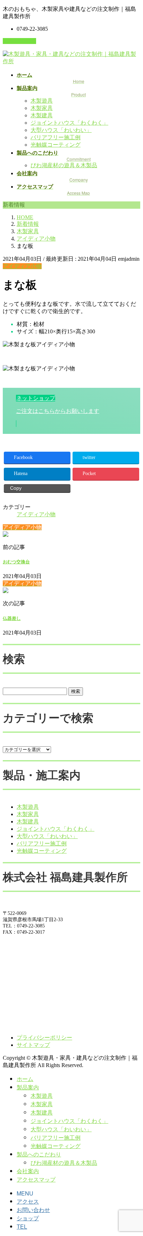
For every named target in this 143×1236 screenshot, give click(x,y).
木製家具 (42, 108)
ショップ (28, 1218)
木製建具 (42, 115)
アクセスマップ (36, 1179)
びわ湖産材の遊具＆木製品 (64, 165)
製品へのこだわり (39, 1154)
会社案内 (28, 1171)
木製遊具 (42, 101)
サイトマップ (33, 1045)
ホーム (25, 1079)
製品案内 (28, 1087)
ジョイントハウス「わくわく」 (69, 123)
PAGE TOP (133, 1192)
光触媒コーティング (56, 145)
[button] (71, 411)
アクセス (28, 1201)
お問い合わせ (19, 41)
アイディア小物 (22, 266)
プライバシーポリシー (44, 1038)
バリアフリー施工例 (56, 137)
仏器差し (12, 618)
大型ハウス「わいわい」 (61, 130)
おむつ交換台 (16, 561)
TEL (22, 1226)
